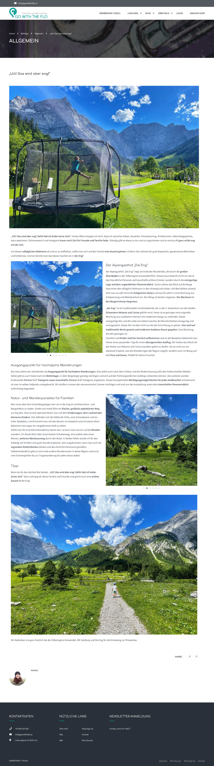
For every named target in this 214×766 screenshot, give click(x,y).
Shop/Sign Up (87, 728)
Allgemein (39, 33)
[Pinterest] (196, 656)
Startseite (163, 761)
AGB (61, 740)
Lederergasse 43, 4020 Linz (26, 740)
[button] (15, 307)
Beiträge (24, 33)
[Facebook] (190, 656)
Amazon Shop (197, 13)
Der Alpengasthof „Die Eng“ (120, 271)
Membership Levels (109, 13)
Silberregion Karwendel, (64, 640)
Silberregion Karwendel (138, 275)
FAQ (61, 734)
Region (84, 451)
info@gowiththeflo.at (27, 3)
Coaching (133, 13)
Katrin (34, 670)
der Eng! (26, 480)
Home (12, 33)
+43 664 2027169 (22, 728)
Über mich (163, 13)
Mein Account (87, 740)
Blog (148, 13)
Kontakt (85, 734)
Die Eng (99, 640)
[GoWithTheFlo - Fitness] (28, 13)
